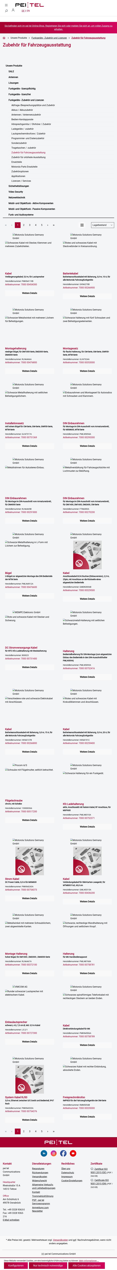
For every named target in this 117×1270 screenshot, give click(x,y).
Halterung (87, 656)
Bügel (28, 575)
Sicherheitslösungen (19, 186)
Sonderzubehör (19, 143)
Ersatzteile (16, 162)
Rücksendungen (40, 1172)
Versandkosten (39, 1176)
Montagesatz (86, 351)
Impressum (67, 1176)
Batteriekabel (86, 276)
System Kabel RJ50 (29, 1100)
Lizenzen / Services (21, 181)
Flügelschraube (14, 802)
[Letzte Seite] (54, 225)
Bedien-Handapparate (22, 119)
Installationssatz (29, 426)
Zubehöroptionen (20, 171)
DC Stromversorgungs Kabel (26, 649)
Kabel (24, 275)
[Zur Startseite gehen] (29, 5)
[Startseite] (4, 38)
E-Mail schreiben (11, 1220)
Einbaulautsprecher (22, 1023)
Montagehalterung (26, 351)
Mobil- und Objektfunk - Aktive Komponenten (31, 203)
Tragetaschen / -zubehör (23, 147)
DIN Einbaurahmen (86, 426)
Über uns (65, 1168)
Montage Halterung (27, 955)
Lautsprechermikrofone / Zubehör (28, 133)
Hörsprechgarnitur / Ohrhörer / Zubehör (31, 124)
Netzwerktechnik (17, 197)
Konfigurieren (16, 1265)
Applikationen (18, 176)
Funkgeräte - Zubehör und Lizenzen (26, 100)
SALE (11, 71)
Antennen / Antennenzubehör (26, 114)
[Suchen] (6, 11)
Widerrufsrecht (39, 1180)
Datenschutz (67, 1172)
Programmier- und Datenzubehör (27, 138)
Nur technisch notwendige (48, 1265)
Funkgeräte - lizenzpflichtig (22, 88)
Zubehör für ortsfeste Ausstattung (28, 157)
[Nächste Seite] (48, 225)
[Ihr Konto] (14, 11)
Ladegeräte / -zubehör (22, 129)
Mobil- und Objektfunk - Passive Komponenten (32, 209)
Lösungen (14, 83)
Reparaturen (38, 1168)
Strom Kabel (21, 880)
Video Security (16, 191)
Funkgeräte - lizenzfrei (20, 94)
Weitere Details (29, 293)
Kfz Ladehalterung (87, 806)
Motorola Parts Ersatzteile (24, 166)
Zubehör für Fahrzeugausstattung (28, 152)
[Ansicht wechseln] (82, 225)
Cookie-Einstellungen (71, 1180)
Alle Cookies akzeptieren (87, 1265)
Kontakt (36, 1192)
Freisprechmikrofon (84, 1099)
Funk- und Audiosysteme (21, 214)
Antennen (13, 77)
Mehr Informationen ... (89, 1261)
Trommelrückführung (42, 1196)
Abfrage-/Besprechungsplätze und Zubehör (33, 105)
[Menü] (6, 5)
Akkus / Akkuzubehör (22, 110)
